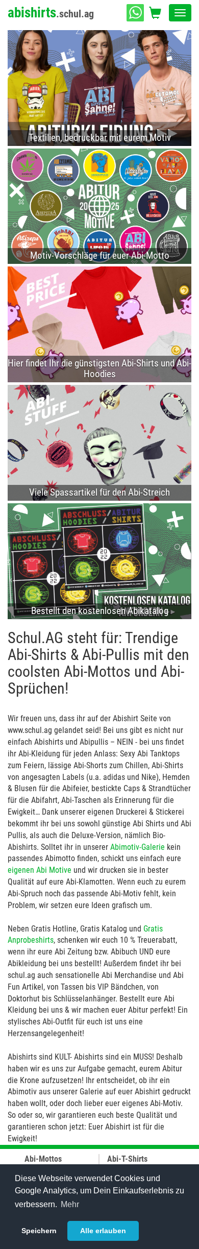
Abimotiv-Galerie (137, 847)
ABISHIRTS (51, 13)
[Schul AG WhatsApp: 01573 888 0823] (135, 12)
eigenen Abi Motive (39, 870)
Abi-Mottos (43, 1159)
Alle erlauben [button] (103, 1231)
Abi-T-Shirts (127, 1159)
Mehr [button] (70, 1204)
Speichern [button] (39, 1231)
